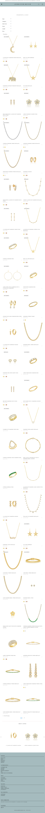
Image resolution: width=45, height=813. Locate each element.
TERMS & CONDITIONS (5, 788)
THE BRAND (3, 777)
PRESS (2, 780)
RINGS (2, 759)
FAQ (1, 771)
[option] (22, 1)
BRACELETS (3, 760)
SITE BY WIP (28, 810)
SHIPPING (2, 768)
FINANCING (3, 786)
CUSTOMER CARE (4, 767)
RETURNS (2, 769)
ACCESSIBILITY (3, 789)
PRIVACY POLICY (4, 787)
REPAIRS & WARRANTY (5, 770)
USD (2, 807)
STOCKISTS (3, 781)
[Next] (24, 718)
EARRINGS (3, 761)
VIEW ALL (2, 762)
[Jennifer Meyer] (22, 4)
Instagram (3, 794)
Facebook (3, 795)
